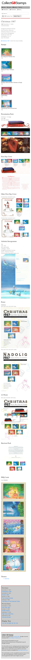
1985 (14, 623)
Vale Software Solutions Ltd (15, 637)
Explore (15, 7)
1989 (5, 623)
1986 (12, 623)
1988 (8, 623)
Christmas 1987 (6, 41)
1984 (17, 623)
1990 (3, 623)
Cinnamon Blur (16, 636)
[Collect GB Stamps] (14, 3)
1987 (10, 623)
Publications (5, 9)
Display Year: (9, 16)
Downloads (13, 9)
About (19, 9)
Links (21, 7)
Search (9, 7)
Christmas (6, 578)
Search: (5, 13)
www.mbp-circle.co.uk (22, 650)
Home (4, 7)
